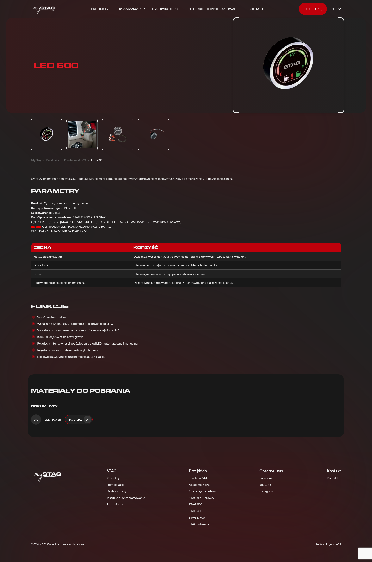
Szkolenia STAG (199, 478)
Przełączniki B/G (75, 160)
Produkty (99, 9)
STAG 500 (195, 504)
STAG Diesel (197, 517)
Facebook (265, 478)
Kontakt (256, 9)
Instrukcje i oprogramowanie (126, 497)
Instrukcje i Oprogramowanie (213, 9)
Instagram (266, 491)
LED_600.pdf (53, 419)
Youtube (265, 484)
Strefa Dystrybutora (202, 491)
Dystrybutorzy (165, 9)
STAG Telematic (199, 524)
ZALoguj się (312, 9)
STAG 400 (195, 511)
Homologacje (129, 9)
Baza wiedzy (115, 504)
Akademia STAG (199, 484)
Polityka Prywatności (328, 544)
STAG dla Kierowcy (201, 497)
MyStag (36, 160)
